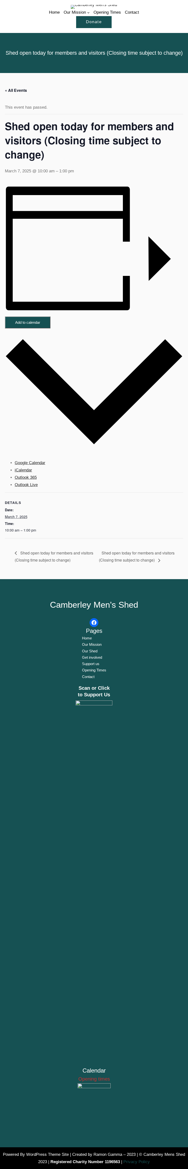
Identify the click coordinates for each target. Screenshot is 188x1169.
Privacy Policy (136, 1161)
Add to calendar (27, 322)
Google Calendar (30, 462)
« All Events (16, 90)
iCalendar (23, 470)
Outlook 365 (26, 477)
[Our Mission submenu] (88, 12)
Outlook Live (26, 484)
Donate (94, 22)
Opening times (94, 1079)
